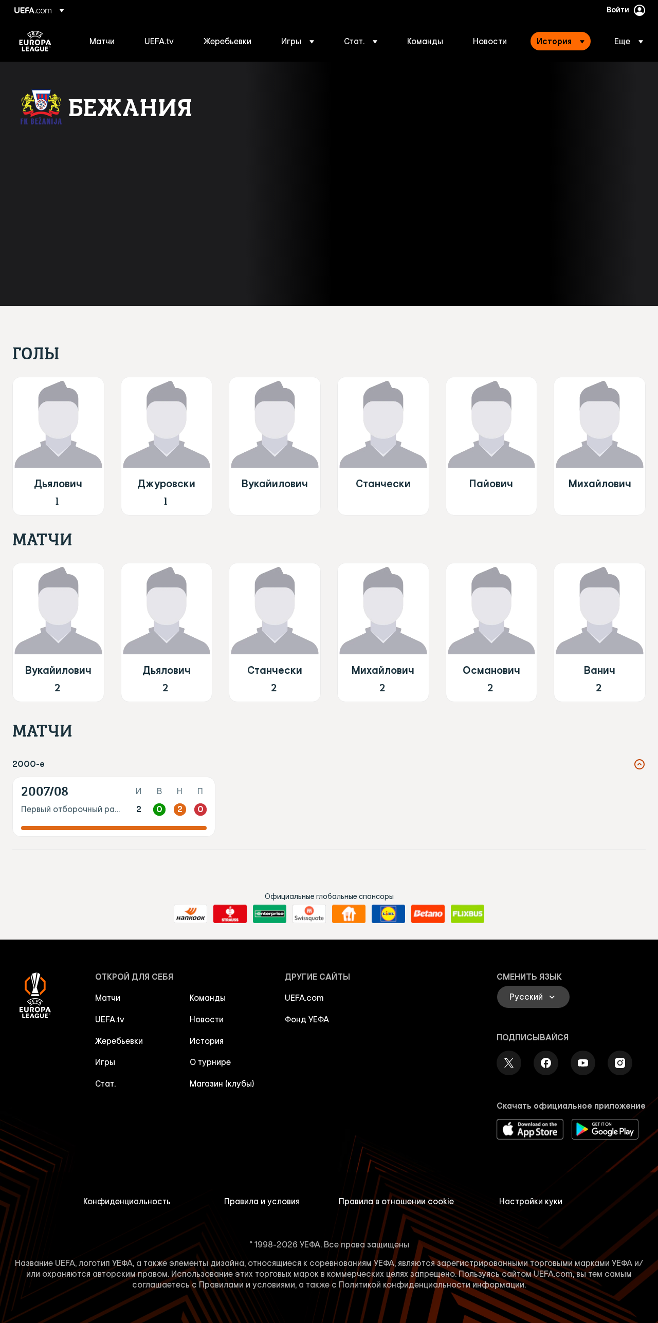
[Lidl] (388, 914)
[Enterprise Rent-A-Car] (269, 914)
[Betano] (428, 914)
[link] (102, 41)
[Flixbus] (467, 914)
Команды (208, 997)
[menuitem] (104, 41)
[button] (298, 41)
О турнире (210, 1062)
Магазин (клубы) (222, 1083)
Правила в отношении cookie (396, 1201)
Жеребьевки (119, 1040)
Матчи (107, 997)
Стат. (105, 1083)
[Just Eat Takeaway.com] (348, 914)
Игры (105, 1062)
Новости (207, 1019)
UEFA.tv (109, 1019)
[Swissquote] (309, 914)
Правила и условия (262, 1201)
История (207, 1040)
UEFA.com (304, 997)
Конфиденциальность (127, 1201)
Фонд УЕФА (307, 1019)
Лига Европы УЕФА (35, 41)
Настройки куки (530, 1201)
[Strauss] (230, 914)
